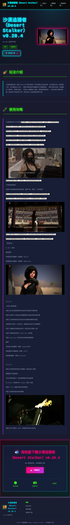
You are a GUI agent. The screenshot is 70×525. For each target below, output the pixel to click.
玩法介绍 (28, 506)
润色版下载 (29, 512)
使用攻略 (28, 509)
